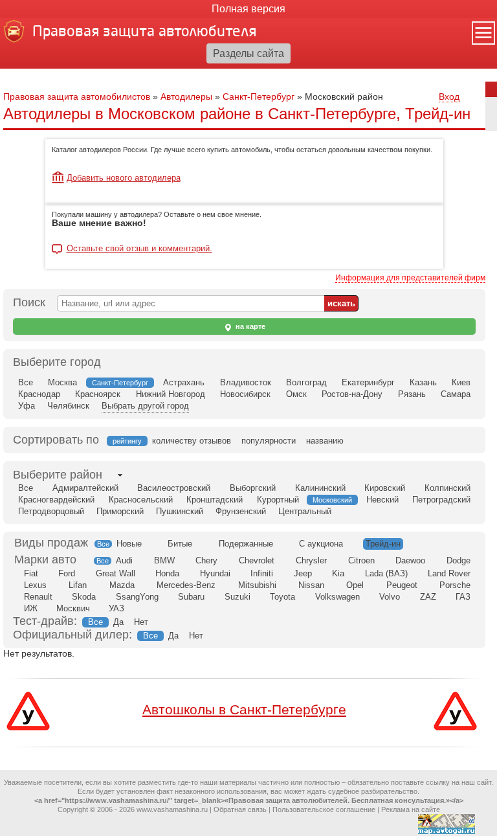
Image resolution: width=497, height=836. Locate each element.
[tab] (57, 475)
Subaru (191, 597)
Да (118, 622)
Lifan (78, 585)
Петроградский (441, 499)
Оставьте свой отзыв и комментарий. (139, 248)
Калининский (320, 488)
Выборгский (253, 488)
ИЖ (31, 608)
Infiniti (261, 573)
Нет (141, 622)
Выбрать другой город (145, 406)
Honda (167, 573)
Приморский (120, 511)
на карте (249, 326)
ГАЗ (463, 597)
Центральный (304, 511)
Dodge (458, 560)
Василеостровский (173, 488)
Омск (296, 394)
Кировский (384, 488)
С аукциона (321, 543)
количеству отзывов (191, 441)
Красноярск (97, 394)
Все (25, 382)
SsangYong (137, 597)
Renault (38, 597)
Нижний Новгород (170, 394)
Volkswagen (337, 597)
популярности (268, 441)
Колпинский (447, 488)
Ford (66, 573)
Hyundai (215, 573)
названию (325, 441)
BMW (164, 560)
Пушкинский (179, 511)
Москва (62, 382)
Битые (180, 543)
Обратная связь (240, 809)
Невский (382, 499)
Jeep (303, 573)
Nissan (311, 585)
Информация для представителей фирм (410, 277)
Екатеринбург (368, 382)
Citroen (361, 560)
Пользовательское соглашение (323, 809)
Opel (355, 585)
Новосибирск (245, 394)
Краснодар (39, 394)
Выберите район (57, 474)
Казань (423, 382)
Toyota (282, 597)
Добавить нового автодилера (124, 178)
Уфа (26, 406)
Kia (338, 573)
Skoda (84, 597)
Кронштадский (214, 499)
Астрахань (183, 382)
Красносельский (141, 499)
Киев (461, 382)
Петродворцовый (51, 511)
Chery (206, 560)
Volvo (389, 597)
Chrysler (311, 560)
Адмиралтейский (85, 488)
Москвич (73, 608)
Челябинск (68, 406)
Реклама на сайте (410, 809)
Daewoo (410, 560)
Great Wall (115, 573)
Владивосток (245, 382)
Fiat (31, 573)
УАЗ (116, 608)
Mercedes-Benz (186, 585)
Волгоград (306, 382)
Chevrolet (256, 560)
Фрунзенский (240, 511)
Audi (124, 560)
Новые (129, 543)
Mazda (122, 585)
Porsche (454, 585)
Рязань (412, 394)
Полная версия (248, 8)
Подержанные (246, 543)
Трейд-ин (383, 543)
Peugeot (401, 585)
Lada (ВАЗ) (386, 573)
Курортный (278, 499)
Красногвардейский (56, 499)
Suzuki (237, 597)
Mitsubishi (257, 585)
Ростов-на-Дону (352, 394)
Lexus (35, 585)
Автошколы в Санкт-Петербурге (244, 709)
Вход (449, 96)
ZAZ (428, 597)
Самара (455, 394)
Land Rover (449, 573)
